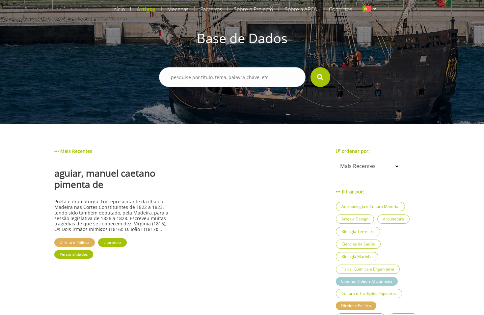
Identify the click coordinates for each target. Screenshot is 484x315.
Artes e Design (354, 219)
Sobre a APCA (301, 9)
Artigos (146, 9)
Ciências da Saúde (358, 244)
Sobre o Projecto (253, 9)
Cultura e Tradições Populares (369, 293)
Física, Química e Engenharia (367, 269)
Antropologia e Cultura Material (370, 206)
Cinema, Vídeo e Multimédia (366, 281)
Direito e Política (356, 305)
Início (118, 9)
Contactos (340, 9)
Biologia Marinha (357, 256)
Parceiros (211, 9)
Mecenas (177, 9)
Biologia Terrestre (358, 231)
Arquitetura (393, 219)
